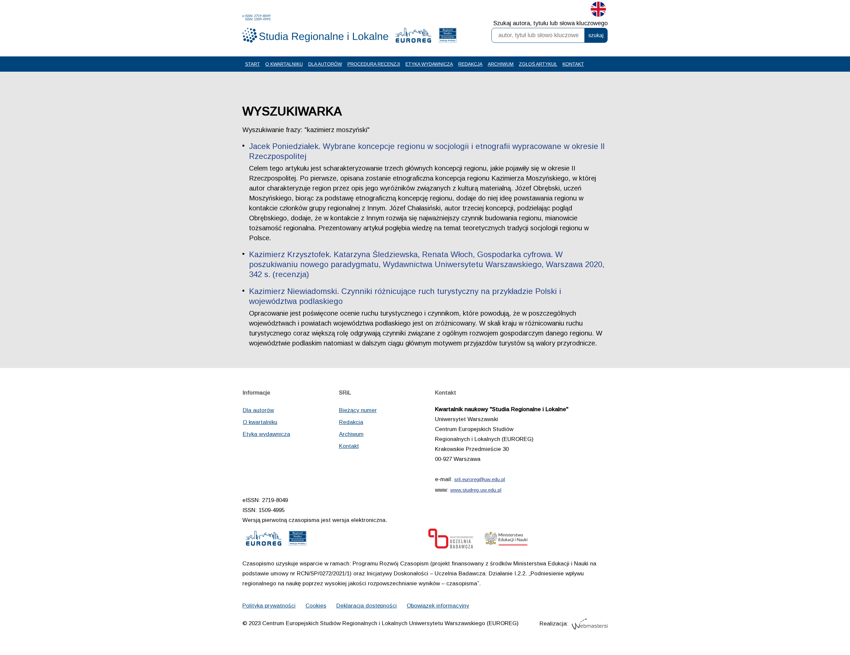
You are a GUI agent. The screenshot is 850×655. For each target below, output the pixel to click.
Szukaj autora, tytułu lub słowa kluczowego (550, 23)
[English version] (598, 10)
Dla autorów (325, 64)
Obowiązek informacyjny (438, 606)
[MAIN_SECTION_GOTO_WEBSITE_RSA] (448, 37)
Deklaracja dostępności (366, 606)
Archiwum (501, 64)
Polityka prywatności (269, 606)
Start (252, 64)
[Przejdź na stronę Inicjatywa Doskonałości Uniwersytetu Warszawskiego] (450, 540)
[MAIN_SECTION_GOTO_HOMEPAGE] (315, 29)
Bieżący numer (358, 410)
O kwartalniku (284, 64)
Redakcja (470, 64)
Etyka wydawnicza (429, 64)
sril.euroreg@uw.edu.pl (479, 479)
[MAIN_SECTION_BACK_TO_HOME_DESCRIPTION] (821, 628)
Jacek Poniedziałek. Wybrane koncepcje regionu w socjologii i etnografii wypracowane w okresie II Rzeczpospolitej (427, 151)
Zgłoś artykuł (538, 64)
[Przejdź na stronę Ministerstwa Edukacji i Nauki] (506, 540)
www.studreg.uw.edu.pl (475, 490)
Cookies (315, 606)
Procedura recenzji (373, 64)
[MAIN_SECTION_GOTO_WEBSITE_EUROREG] (413, 37)
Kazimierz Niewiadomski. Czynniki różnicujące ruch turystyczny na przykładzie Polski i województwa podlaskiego (405, 296)
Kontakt (573, 64)
